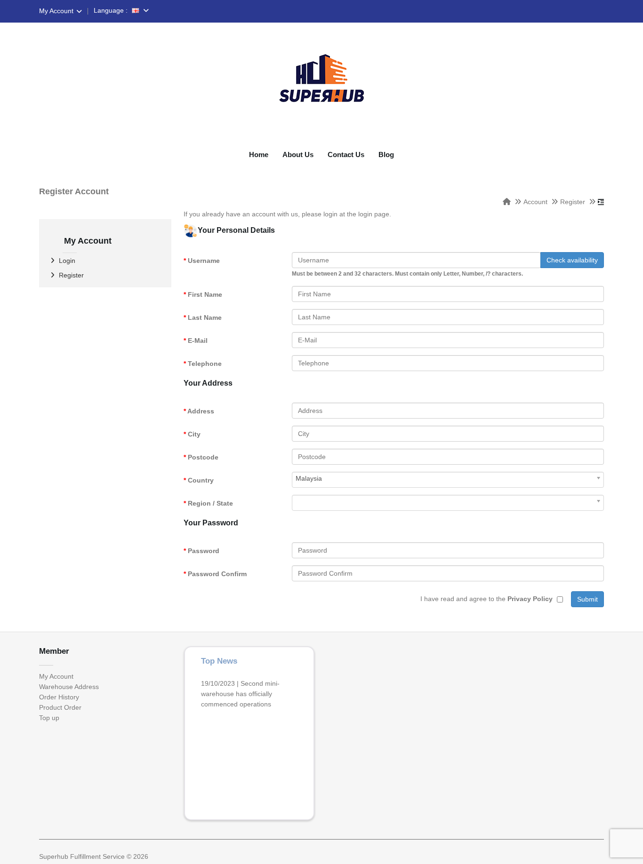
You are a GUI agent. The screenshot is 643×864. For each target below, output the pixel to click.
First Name (205, 294)
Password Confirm (217, 574)
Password (203, 551)
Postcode (203, 457)
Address (200, 411)
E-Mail (198, 340)
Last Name (205, 317)
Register (572, 202)
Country (201, 480)
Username (204, 260)
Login (67, 260)
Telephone (205, 363)
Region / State (210, 503)
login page (373, 214)
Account (535, 202)
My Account (56, 11)
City (194, 434)
